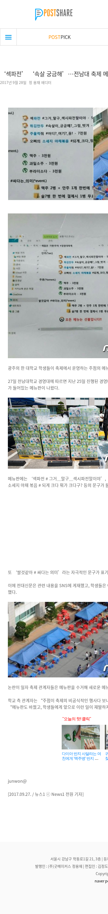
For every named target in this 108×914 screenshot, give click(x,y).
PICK (59, 36)
